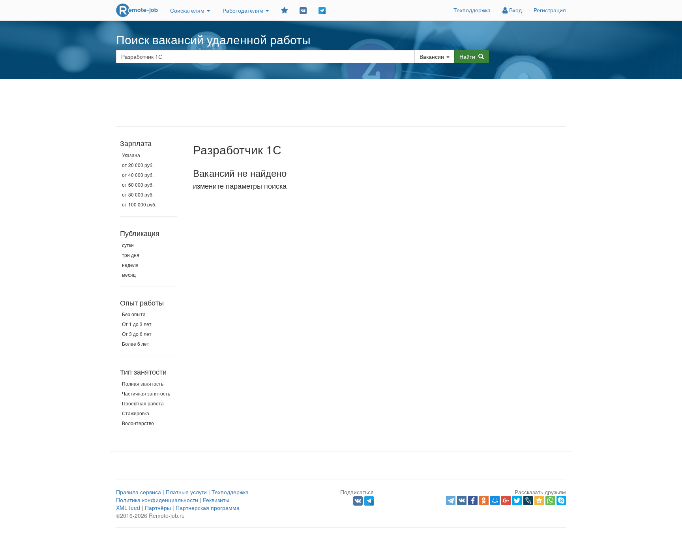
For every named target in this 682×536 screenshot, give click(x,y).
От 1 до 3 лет (137, 323)
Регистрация (550, 10)
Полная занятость (142, 383)
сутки (128, 245)
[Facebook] (473, 500)
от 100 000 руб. (139, 204)
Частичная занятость (146, 393)
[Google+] (506, 500)
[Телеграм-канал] (322, 10)
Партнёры (158, 508)
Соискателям (188, 10)
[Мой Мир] (495, 500)
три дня (130, 254)
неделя (130, 264)
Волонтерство (138, 423)
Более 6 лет (135, 343)
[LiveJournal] (528, 500)
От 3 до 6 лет (137, 333)
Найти (468, 56)
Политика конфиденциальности (157, 500)
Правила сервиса (138, 492)
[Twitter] (517, 500)
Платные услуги (186, 492)
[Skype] (561, 500)
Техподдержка (472, 10)
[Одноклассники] (484, 500)
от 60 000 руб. (138, 184)
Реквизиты (216, 500)
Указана (131, 155)
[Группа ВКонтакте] (303, 10)
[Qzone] (539, 500)
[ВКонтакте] (462, 500)
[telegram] (450, 500)
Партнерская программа (208, 508)
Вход (515, 10)
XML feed (128, 508)
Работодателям (244, 10)
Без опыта (134, 314)
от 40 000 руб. (138, 174)
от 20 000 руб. (138, 164)
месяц (129, 274)
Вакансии (432, 56)
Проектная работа (143, 403)
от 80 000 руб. (138, 194)
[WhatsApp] (550, 500)
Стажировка (135, 413)
